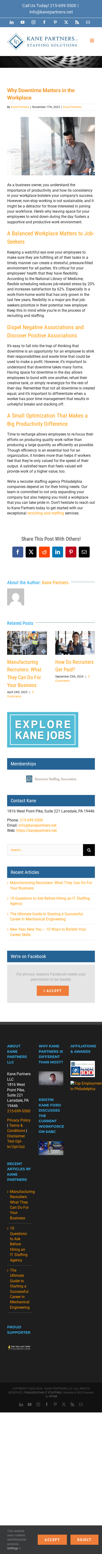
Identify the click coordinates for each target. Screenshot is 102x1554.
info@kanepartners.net (51, 11)
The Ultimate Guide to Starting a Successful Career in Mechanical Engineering (19, 1289)
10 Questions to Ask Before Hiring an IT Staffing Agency (19, 1244)
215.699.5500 (31, 820)
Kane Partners (20, 107)
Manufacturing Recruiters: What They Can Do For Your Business (27, 643)
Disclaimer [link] (16, 1136)
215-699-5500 (63, 5)
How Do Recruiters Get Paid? (75, 643)
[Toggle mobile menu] (92, 40)
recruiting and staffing (45, 513)
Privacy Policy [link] (19, 1120)
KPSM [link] (53, 1396)
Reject (84, 1539)
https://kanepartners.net (36, 830)
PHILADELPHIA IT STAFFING (42, 1392)
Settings (13, 1548)
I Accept (53, 990)
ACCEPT (52, 1539)
